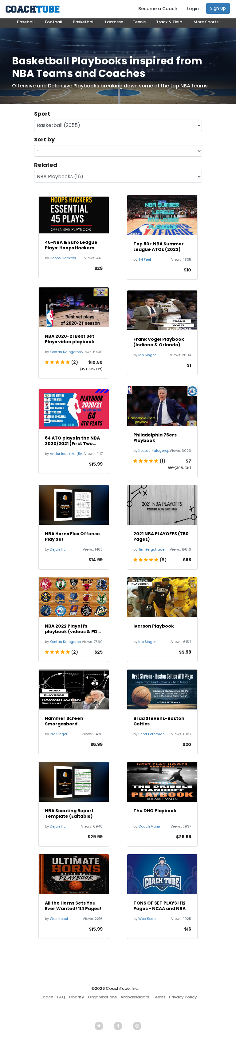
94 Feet (144, 259)
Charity (76, 997)
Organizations (102, 997)
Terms (159, 997)
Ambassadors (134, 997)
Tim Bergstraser (152, 549)
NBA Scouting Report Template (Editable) (69, 813)
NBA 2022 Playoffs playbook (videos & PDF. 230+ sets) (73, 628)
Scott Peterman (151, 734)
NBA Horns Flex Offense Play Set (72, 536)
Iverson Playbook (153, 626)
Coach (46, 997)
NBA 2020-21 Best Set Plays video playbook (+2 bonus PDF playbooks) (69, 338)
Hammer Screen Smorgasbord (64, 721)
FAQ (61, 997)
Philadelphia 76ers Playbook (155, 437)
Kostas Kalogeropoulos (70, 351)
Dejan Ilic (58, 549)
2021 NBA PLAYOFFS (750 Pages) (161, 536)
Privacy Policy (183, 997)
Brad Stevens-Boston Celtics (158, 721)
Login (193, 9)
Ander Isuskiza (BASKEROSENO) (77, 453)
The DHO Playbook (154, 811)
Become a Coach (157, 9)
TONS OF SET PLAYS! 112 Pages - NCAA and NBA (159, 905)
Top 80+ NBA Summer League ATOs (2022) (158, 246)
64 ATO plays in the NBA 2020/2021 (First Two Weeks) (72, 440)
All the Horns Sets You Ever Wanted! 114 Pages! (73, 905)
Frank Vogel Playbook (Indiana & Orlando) (158, 342)
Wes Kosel (59, 918)
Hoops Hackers (63, 258)
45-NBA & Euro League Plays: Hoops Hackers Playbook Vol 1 (71, 245)
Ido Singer (147, 354)
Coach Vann (149, 826)
